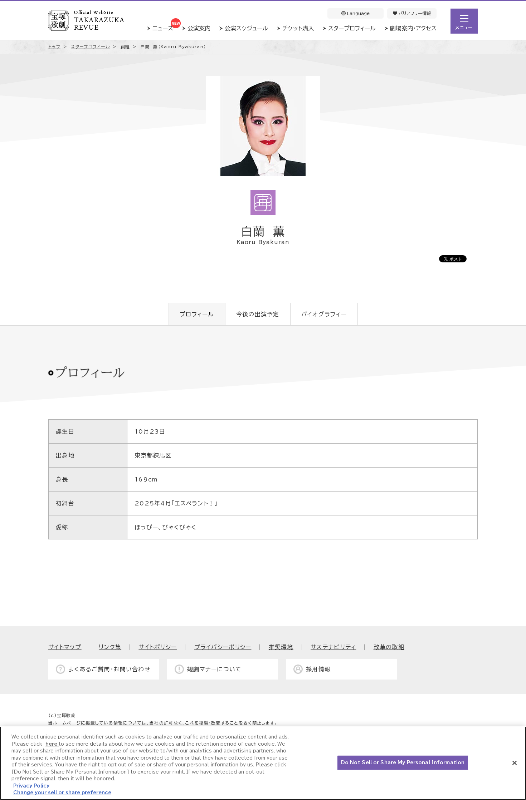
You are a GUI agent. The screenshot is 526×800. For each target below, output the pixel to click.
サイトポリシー (157, 647)
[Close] (514, 763)
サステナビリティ (333, 647)
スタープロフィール (352, 28)
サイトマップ (65, 647)
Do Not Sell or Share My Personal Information (403, 762)
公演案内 (198, 28)
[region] (263, 763)
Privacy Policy (31, 786)
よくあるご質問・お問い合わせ (109, 669)
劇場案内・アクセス (413, 28)
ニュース (162, 28)
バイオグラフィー (324, 314)
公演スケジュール (246, 28)
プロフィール (197, 314)
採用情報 (318, 669)
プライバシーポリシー (223, 647)
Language (358, 13)
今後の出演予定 (257, 314)
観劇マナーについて (214, 669)
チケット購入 (298, 28)
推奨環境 (281, 647)
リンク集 (110, 647)
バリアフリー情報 (414, 13)
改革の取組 (389, 647)
